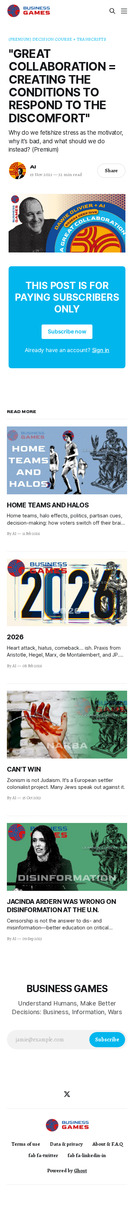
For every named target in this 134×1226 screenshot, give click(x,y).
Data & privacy (66, 1144)
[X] (67, 1094)
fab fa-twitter (43, 1155)
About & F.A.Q (107, 1144)
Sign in (101, 350)
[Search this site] (112, 11)
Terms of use (25, 1144)
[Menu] (124, 11)
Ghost (80, 1170)
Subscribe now (67, 331)
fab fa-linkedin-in (87, 1155)
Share (111, 170)
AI (33, 167)
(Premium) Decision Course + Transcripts (57, 39)
